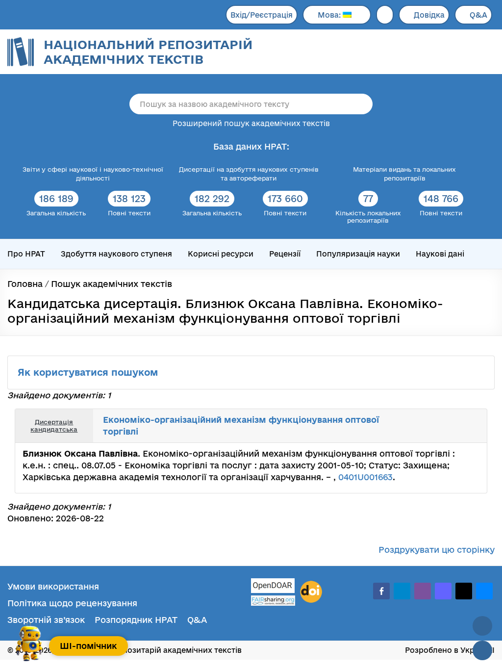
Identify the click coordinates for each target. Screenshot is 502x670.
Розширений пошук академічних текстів (251, 123)
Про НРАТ (26, 254)
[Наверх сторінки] (482, 626)
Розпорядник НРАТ (136, 619)
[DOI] (311, 592)
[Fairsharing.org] (273, 600)
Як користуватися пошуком (89, 372)
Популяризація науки (358, 254)
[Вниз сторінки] (482, 650)
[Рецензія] (461, 426)
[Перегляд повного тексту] (428, 426)
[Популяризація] (472, 426)
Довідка (429, 15)
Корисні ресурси (220, 254)
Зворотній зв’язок (46, 619)
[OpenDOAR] (273, 586)
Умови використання (53, 586)
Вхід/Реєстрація (261, 15)
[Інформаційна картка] (439, 426)
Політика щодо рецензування (72, 603)
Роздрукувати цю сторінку (436, 549)
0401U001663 (365, 477)
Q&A (478, 15)
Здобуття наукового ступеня (116, 254)
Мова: (330, 15)
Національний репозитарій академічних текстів (148, 51)
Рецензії (285, 254)
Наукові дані (440, 254)
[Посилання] (450, 426)
